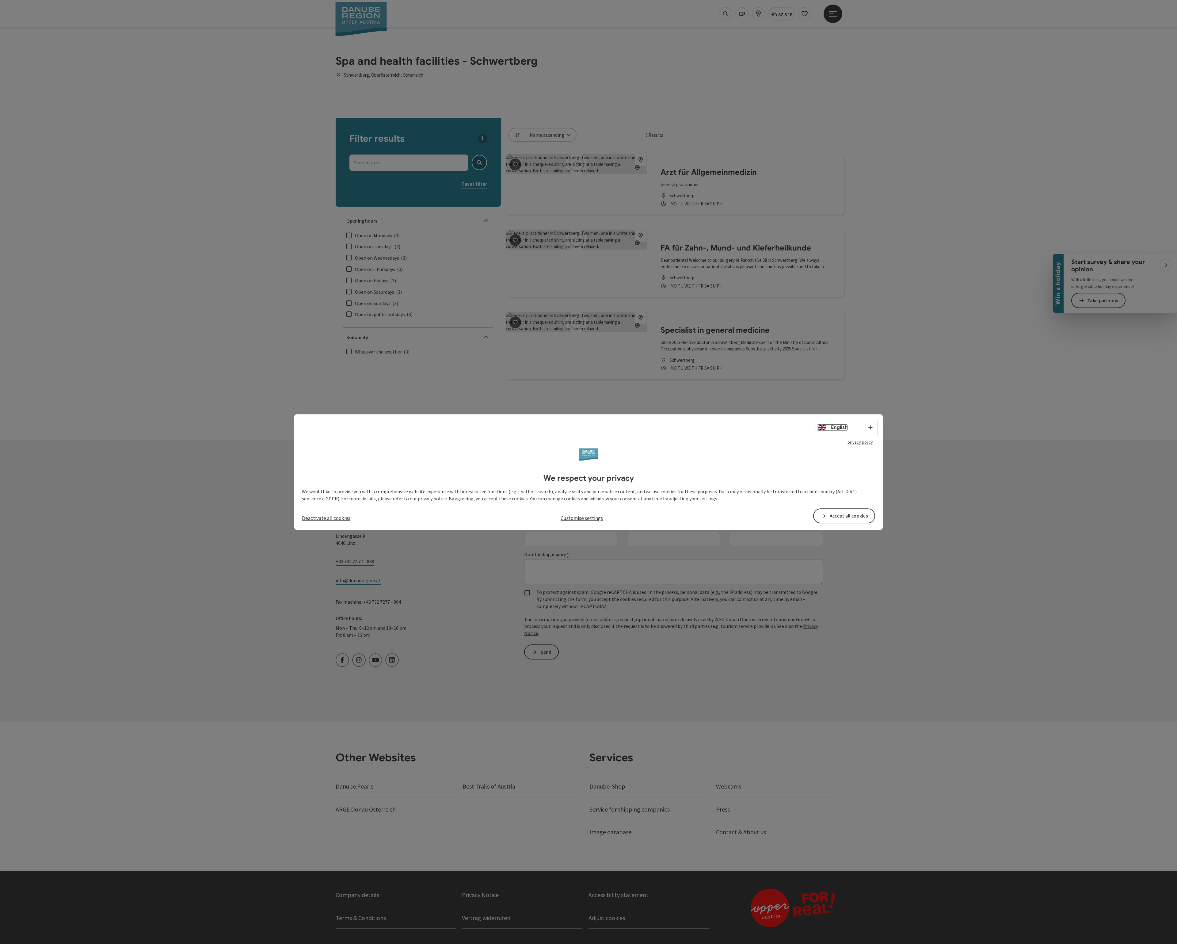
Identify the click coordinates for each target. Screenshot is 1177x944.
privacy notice (432, 498)
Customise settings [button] (582, 518)
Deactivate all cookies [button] (326, 518)
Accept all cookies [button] (849, 516)
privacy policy (860, 442)
